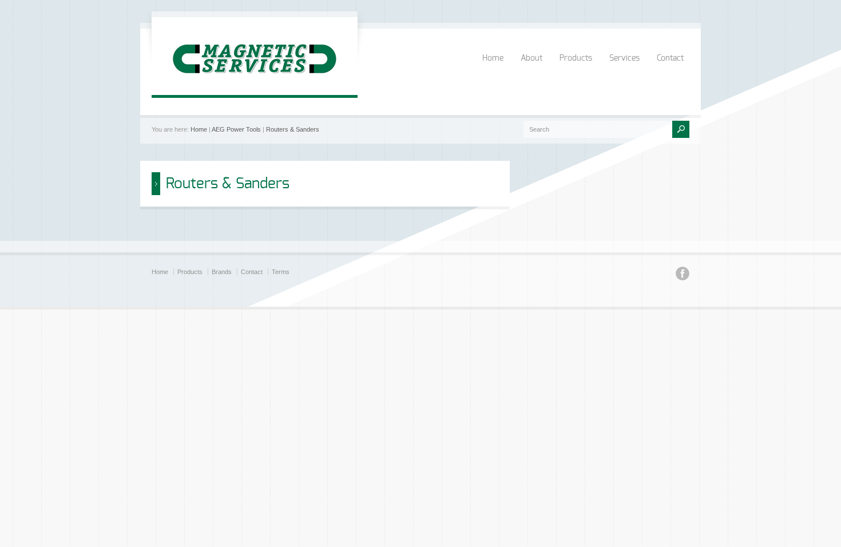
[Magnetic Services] (254, 84)
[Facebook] (682, 275)
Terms (280, 271)
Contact (670, 58)
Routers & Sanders (292, 129)
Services (624, 58)
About (531, 58)
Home (492, 58)
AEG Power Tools (236, 129)
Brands (222, 271)
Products (576, 58)
